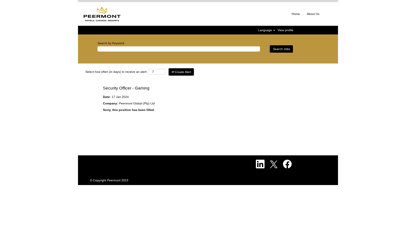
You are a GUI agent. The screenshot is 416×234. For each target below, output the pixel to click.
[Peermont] (102, 13)
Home (296, 14)
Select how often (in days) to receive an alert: (116, 71)
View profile (285, 30)
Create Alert (182, 72)
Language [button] (265, 30)
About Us (313, 14)
